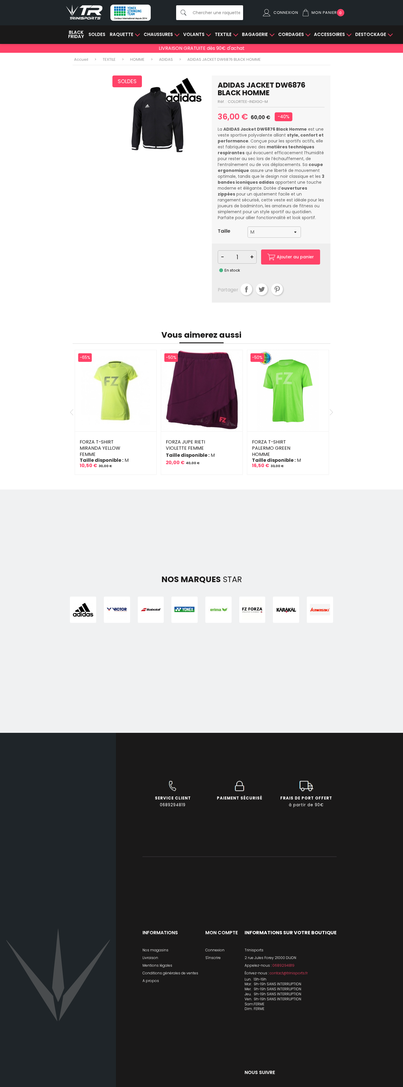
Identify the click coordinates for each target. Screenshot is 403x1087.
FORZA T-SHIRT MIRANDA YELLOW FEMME (100, 448)
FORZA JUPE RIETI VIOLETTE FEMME (185, 445)
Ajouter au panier (295, 257)
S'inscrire (213, 957)
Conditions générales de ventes (170, 973)
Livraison (150, 957)
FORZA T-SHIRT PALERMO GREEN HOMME (271, 448)
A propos (150, 980)
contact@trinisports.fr (289, 973)
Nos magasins (155, 950)
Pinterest (277, 289)
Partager (246, 289)
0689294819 (283, 965)
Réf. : (222, 101)
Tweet (262, 289)
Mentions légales (157, 965)
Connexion (215, 950)
